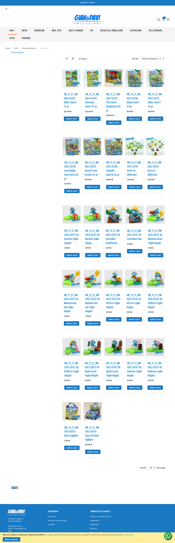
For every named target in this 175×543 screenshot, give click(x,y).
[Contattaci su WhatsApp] (168, 536)
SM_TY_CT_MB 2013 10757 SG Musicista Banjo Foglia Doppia (71, 303)
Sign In (168, 19)
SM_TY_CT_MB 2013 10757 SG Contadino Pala (134, 234)
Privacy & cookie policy (57, 520)
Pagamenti (94, 520)
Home (7, 48)
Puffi (16, 48)
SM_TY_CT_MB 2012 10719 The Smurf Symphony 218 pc (113, 102)
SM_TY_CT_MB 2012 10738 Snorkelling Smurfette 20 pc (71, 170)
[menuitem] (12, 31)
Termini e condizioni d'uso (100, 516)
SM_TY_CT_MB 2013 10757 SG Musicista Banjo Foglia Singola (92, 303)
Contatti (51, 524)
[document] (87, 538)
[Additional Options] (14, 488)
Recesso (93, 528)
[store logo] (87, 19)
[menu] (87, 34)
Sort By (135, 58)
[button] (8, 8)
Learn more (128, 535)
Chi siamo (52, 516)
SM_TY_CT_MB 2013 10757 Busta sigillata (71, 431)
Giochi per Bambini (29, 48)
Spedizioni (94, 524)
